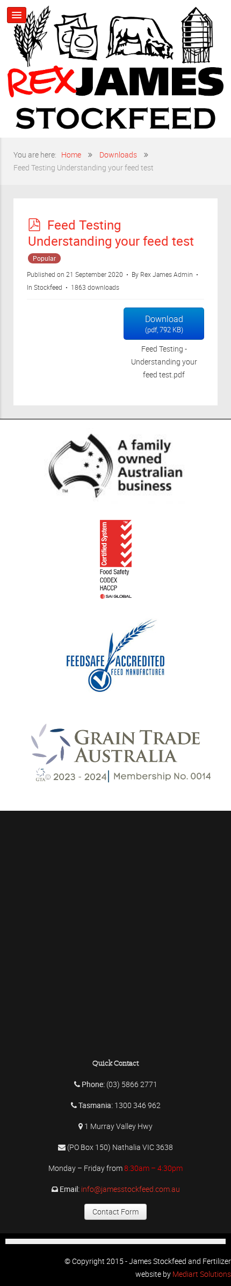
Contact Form (115, 1211)
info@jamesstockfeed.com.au (130, 1189)
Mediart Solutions (201, 1274)
